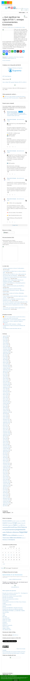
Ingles (15, 525)
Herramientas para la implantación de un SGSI (13, 304)
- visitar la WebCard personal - (15, 579)
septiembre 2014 (6, 467)
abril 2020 (5, 407)
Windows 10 (6, 539)
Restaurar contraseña (7, 625)
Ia (24, 523)
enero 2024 (5, 381)
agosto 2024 (5, 371)
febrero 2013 (6, 495)
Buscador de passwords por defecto (10, 599)
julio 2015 (5, 453)
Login (4, 615)
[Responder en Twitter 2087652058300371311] (8, 195)
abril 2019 (5, 413)
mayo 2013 (5, 491)
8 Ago (8, 200)
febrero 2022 (6, 394)
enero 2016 (5, 444)
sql (17, 535)
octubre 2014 (6, 466)
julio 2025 (5, 355)
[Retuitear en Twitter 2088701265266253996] (10, 147)
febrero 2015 (6, 460)
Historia (22, 523)
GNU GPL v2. (15, 635)
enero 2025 (5, 363)
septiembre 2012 (6, 502)
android (9, 521)
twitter (7, 537)
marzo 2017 (5, 426)
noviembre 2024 (6, 366)
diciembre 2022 (6, 391)
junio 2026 (5, 339)
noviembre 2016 (6, 432)
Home (2, 568)
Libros (4, 613)
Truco (4, 537)
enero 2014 (5, 479)
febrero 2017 (6, 428)
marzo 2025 (5, 360)
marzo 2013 (5, 494)
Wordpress (12, 539)
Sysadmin (20, 535)
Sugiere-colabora (6, 628)
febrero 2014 (6, 477)
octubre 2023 (6, 385)
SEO (5, 535)
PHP (4, 529)
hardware (19, 523)
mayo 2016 (5, 438)
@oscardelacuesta (20, 119)
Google (14, 523)
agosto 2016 (5, 435)
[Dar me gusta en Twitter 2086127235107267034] (13, 222)
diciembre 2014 (6, 463)
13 (11, 554)
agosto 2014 (5, 469)
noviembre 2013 (6, 482)
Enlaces (4, 606)
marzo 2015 (5, 458)
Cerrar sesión (6, 600)
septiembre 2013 (6, 485)
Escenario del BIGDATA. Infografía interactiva (13, 607)
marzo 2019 (5, 415)
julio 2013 (5, 488)
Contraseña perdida (7, 604)
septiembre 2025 (6, 352)
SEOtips (9, 535)
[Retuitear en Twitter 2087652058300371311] (10, 195)
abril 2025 (5, 359)
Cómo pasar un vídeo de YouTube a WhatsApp (13, 293)
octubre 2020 (6, 403)
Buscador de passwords (8, 597)
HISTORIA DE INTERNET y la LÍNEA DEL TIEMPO (14, 610)
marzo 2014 (5, 476)
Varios (23, 27)
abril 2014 (5, 475)
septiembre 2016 (6, 434)
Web (14, 537)
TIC (15, 58)
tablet (9, 58)
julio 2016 (5, 437)
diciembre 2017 (6, 419)
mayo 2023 (5, 388)
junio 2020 (5, 404)
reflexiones (15, 532)
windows (18, 537)
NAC (15, 57)
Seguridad (21, 57)
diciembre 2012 (6, 498)
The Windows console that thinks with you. (12, 328)
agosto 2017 (5, 423)
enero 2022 (5, 396)
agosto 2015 (5, 451)
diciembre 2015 (6, 445)
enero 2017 (5, 429)
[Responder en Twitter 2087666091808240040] (8, 174)
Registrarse (5, 623)
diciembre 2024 (6, 365)
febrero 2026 (6, 344)
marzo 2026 (5, 343)
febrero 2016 (6, 442)
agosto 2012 (5, 504)
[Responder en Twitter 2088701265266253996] (8, 147)
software (14, 535)
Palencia (24, 527)
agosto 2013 (5, 486)
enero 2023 (5, 390)
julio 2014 (5, 470)
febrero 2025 (6, 362)
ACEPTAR (15, 680)
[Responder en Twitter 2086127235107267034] (8, 222)
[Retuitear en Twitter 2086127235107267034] (10, 222)
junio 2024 (5, 374)
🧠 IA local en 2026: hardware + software (12, 324)
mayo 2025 (5, 358)
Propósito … (5, 622)
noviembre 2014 (6, 464)
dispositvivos (11, 57)
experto (5, 523)
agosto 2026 (5, 336)
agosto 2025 (5, 353)
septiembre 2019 (6, 412)
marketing (5, 527)
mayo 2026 (5, 340)
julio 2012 (5, 505)
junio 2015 (5, 454)
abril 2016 (5, 439)
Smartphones (5, 58)
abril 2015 (5, 457)
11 (5, 554)
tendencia (12, 58)
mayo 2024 (5, 375)
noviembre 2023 (6, 384)
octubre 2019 (6, 410)
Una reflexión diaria (7, 629)
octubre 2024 (6, 368)
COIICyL (6, 577)
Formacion (9, 523)
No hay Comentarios (6, 60)
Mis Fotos (5, 616)
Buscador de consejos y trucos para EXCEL (12, 596)
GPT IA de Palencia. (7, 76)
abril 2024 (5, 377)
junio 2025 (5, 356)
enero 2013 (5, 496)
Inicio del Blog (6, 612)
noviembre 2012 (6, 499)
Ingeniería (10, 525)
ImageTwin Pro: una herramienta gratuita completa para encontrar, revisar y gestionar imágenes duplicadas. (14, 321)
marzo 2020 (5, 409)
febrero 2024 (6, 379)
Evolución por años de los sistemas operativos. (13, 609)
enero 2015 (5, 461)
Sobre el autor (6, 626)
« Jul (4, 564)
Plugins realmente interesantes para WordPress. (13, 285)
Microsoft (11, 527)
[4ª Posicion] (10, 260)
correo (23, 521)
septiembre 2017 (6, 422)
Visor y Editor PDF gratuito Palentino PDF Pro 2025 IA (14, 82)
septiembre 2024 (6, 369)
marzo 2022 (5, 393)
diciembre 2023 (6, 382)
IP (17, 525)
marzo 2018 (5, 416)
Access (5, 521)
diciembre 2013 (6, 480)
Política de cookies (7, 619)
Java (19, 525)
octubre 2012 (6, 501)
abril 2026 (5, 341)
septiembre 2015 (6, 450)
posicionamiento (10, 529)
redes (4, 532)
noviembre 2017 (6, 420)
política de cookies (18, 678)
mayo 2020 (5, 406)
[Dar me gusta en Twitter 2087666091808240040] (13, 174)
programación (20, 529)
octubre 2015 (6, 448)
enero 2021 (5, 400)
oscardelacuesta (18, 27)
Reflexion (9, 532)
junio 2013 (5, 489)
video (11, 538)
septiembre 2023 (6, 387)
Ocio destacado (6, 618)
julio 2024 (5, 372)
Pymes (17, 57)
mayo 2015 (5, 456)
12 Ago (8, 152)
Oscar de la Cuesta (11, 119)
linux (24, 525)
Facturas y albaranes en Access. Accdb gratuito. (13, 268)
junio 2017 (5, 425)
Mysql (15, 527)
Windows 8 (23, 537)
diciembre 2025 (6, 347)
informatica (5, 525)
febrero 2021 (6, 398)
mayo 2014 (5, 473)
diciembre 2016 (6, 431)
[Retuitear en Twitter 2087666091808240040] (10, 174)
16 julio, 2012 (10, 27)
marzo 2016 (5, 441)
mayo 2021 (5, 397)
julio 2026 (5, 337)
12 (8, 554)
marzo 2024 (5, 378)
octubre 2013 (6, 483)
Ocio (19, 527)
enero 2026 (5, 346)
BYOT (7, 57)
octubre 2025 (6, 350)
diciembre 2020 (6, 401)
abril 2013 (5, 492)
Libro (21, 525)
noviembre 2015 (6, 447)
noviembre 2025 (6, 349)
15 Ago (8, 120)
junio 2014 (5, 472)
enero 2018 (5, 418)
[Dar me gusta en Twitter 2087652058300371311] (13, 195)
